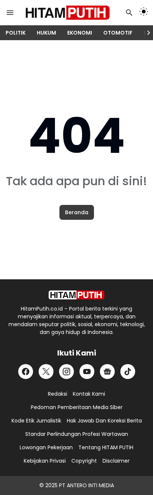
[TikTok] (127, 371)
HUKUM (46, 32)
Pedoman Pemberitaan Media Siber (77, 407)
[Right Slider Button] (145, 32)
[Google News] (107, 371)
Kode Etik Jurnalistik (36, 420)
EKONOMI (79, 32)
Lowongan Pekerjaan (46, 447)
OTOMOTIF (118, 32)
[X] (46, 371)
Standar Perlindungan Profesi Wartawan (76, 434)
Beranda (76, 212)
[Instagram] (66, 371)
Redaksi (57, 394)
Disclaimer (116, 461)
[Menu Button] (10, 12)
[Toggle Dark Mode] (143, 13)
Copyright (84, 461)
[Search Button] (129, 12)
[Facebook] (25, 371)
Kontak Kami (89, 394)
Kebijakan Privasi (45, 461)
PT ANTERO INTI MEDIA (86, 485)
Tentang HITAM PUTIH (105, 447)
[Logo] (76, 294)
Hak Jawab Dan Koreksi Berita (104, 420)
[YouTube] (86, 371)
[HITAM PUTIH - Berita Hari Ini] (72, 13)
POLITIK (16, 32)
